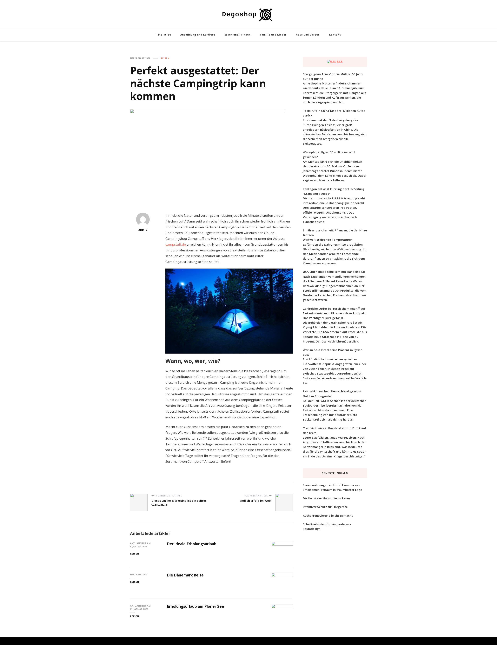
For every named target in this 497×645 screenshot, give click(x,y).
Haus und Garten (308, 34)
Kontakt (335, 34)
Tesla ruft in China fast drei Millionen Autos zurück (334, 113)
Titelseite (163, 34)
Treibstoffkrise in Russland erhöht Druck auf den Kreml (334, 430)
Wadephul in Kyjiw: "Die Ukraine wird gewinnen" (329, 154)
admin (143, 230)
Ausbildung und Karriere (197, 34)
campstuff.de (175, 244)
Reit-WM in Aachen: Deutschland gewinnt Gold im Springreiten (332, 393)
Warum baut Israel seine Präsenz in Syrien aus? (332, 352)
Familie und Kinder (273, 34)
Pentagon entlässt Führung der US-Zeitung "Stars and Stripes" (334, 191)
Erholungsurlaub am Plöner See (195, 606)
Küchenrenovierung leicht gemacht (328, 515)
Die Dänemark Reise (185, 575)
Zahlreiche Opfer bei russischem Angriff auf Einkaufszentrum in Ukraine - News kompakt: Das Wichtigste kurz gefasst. (335, 313)
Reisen (165, 58)
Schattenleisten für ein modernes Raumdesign (327, 526)
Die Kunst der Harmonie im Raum (326, 498)
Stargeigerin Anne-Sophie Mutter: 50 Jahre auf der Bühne (333, 76)
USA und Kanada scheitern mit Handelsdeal (334, 272)
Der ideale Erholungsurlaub (191, 543)
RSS (340, 61)
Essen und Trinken (237, 34)
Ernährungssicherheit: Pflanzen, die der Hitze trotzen (335, 232)
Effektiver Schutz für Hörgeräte (325, 507)
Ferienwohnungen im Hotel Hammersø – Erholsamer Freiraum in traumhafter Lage (332, 487)
